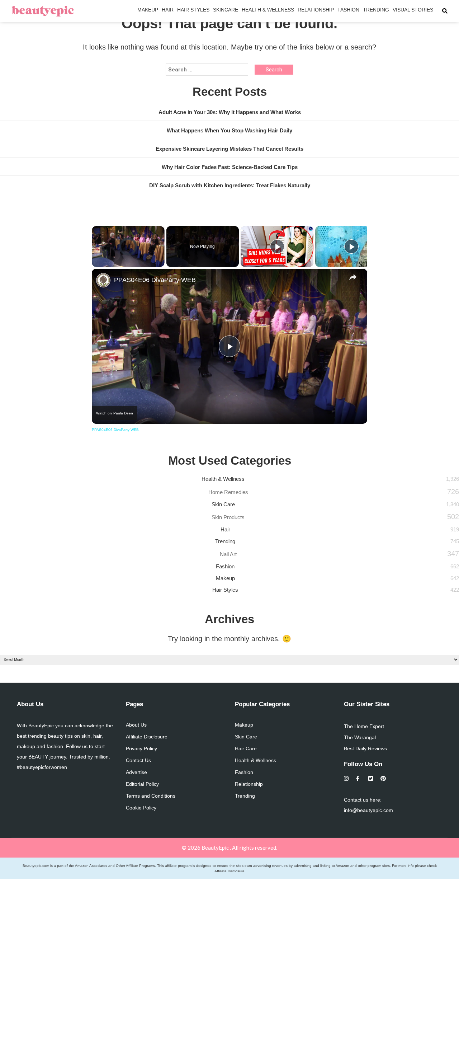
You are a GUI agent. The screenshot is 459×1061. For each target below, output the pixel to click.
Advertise (136, 772)
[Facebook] (358, 779)
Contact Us (138, 760)
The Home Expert (364, 726)
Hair (168, 10)
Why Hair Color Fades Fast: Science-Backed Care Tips (230, 167)
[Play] (96, 262)
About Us (136, 725)
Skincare (225, 10)
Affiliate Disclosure (146, 737)
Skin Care (223, 504)
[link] (103, 280)
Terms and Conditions (150, 796)
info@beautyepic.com (368, 810)
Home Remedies (228, 492)
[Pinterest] (383, 779)
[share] (352, 277)
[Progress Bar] (128, 258)
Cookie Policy (141, 808)
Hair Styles (193, 10)
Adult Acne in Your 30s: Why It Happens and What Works (229, 112)
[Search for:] (207, 69)
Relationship (316, 10)
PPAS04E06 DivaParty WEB (155, 279)
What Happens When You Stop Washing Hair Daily (229, 130)
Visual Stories (413, 10)
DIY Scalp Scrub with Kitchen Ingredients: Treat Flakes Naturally (229, 185)
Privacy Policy (141, 748)
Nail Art (228, 554)
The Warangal (360, 737)
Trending (376, 10)
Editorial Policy (142, 784)
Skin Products (228, 517)
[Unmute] (104, 262)
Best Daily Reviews (365, 748)
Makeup (147, 10)
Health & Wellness (268, 10)
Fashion (348, 10)
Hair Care (246, 748)
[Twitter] (371, 779)
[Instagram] (346, 779)
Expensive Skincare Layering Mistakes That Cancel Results (229, 149)
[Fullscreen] (160, 262)
